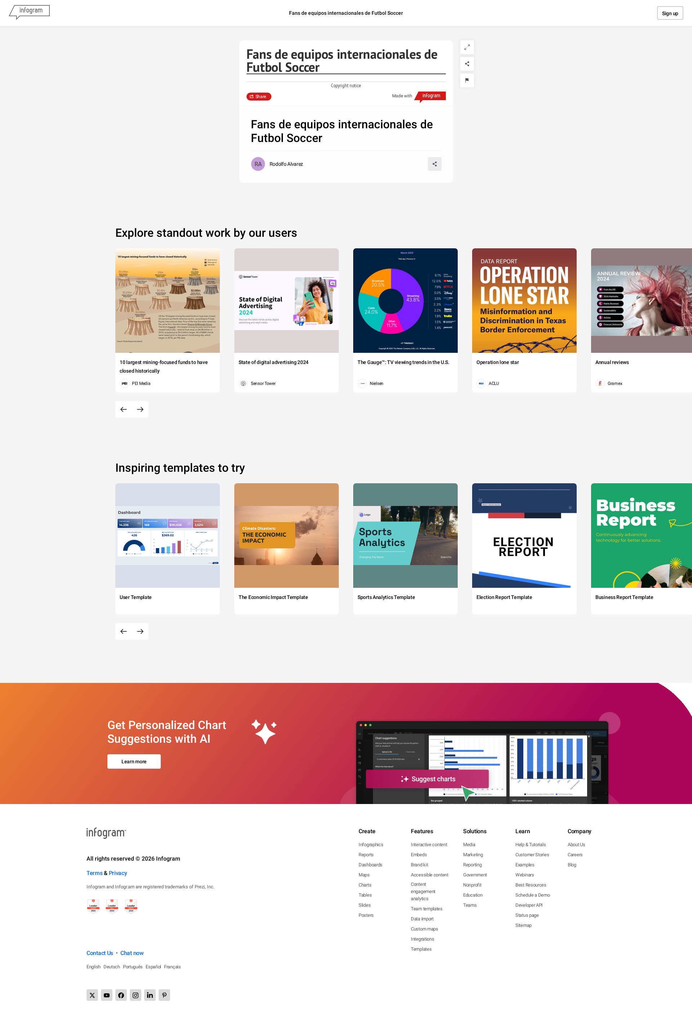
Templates (421, 949)
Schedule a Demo (532, 895)
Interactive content (429, 844)
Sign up (670, 13)
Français (172, 966)
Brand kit (419, 864)
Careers (575, 854)
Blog (572, 864)
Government (475, 875)
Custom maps (424, 929)
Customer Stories (532, 854)
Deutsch (111, 966)
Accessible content (429, 875)
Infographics (371, 844)
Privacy (118, 873)
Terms (94, 873)
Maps (364, 875)
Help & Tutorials (530, 844)
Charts (365, 885)
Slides (365, 905)
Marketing (473, 854)
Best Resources (530, 885)
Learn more (134, 761)
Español (153, 966)
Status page (527, 915)
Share (261, 96)
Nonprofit (472, 885)
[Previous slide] (123, 409)
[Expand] (467, 47)
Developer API (529, 905)
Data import (422, 918)
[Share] (467, 64)
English (93, 966)
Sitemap (523, 925)
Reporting (472, 864)
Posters (366, 915)
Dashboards (370, 864)
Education (472, 895)
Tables (365, 895)
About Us (576, 844)
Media (469, 844)
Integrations (422, 939)
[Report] (467, 80)
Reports (366, 854)
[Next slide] (140, 409)
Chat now (132, 953)
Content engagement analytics (423, 891)
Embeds (419, 854)
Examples (524, 864)
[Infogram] (29, 13)
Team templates (427, 908)
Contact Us (99, 953)
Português (133, 966)
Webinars (524, 875)
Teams (470, 905)
